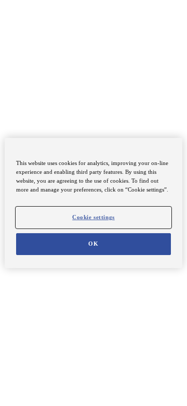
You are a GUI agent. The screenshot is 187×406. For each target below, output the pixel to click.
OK (93, 243)
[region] (93, 203)
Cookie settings (93, 217)
